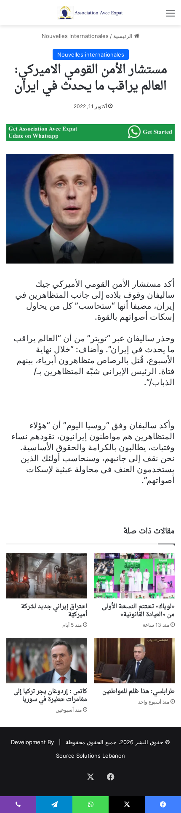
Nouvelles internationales (75, 36)
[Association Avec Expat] (90, 12)
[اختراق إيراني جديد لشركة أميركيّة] (46, 575)
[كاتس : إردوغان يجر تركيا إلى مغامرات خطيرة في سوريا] (46, 660)
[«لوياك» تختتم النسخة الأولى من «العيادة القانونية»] (134, 575)
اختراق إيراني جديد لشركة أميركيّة (54, 610)
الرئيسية (123, 36)
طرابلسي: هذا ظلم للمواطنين (138, 691)
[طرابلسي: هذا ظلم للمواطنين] (134, 660)
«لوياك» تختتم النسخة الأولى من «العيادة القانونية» (138, 610)
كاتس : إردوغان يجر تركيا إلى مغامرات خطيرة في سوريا (50, 695)
